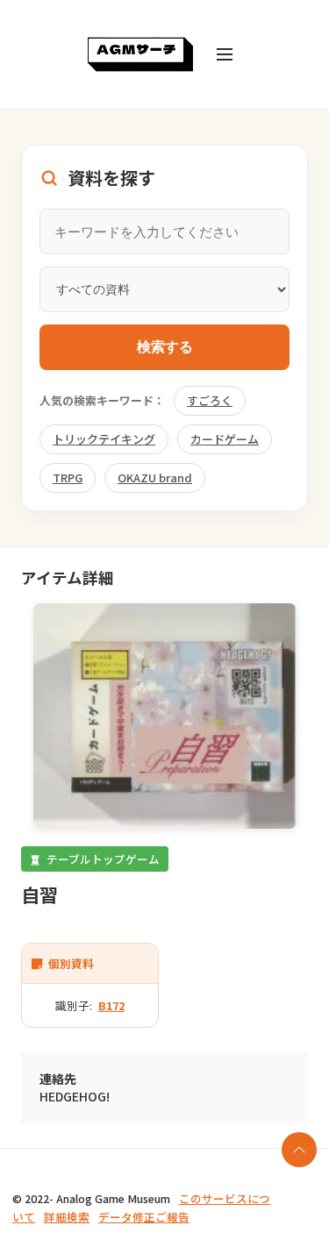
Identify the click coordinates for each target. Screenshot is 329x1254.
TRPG (67, 477)
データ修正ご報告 (144, 1216)
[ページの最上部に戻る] (299, 1149)
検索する (165, 346)
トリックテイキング (104, 439)
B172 (111, 1005)
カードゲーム (224, 439)
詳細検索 (66, 1216)
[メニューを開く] (224, 54)
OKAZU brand (155, 477)
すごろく (209, 400)
